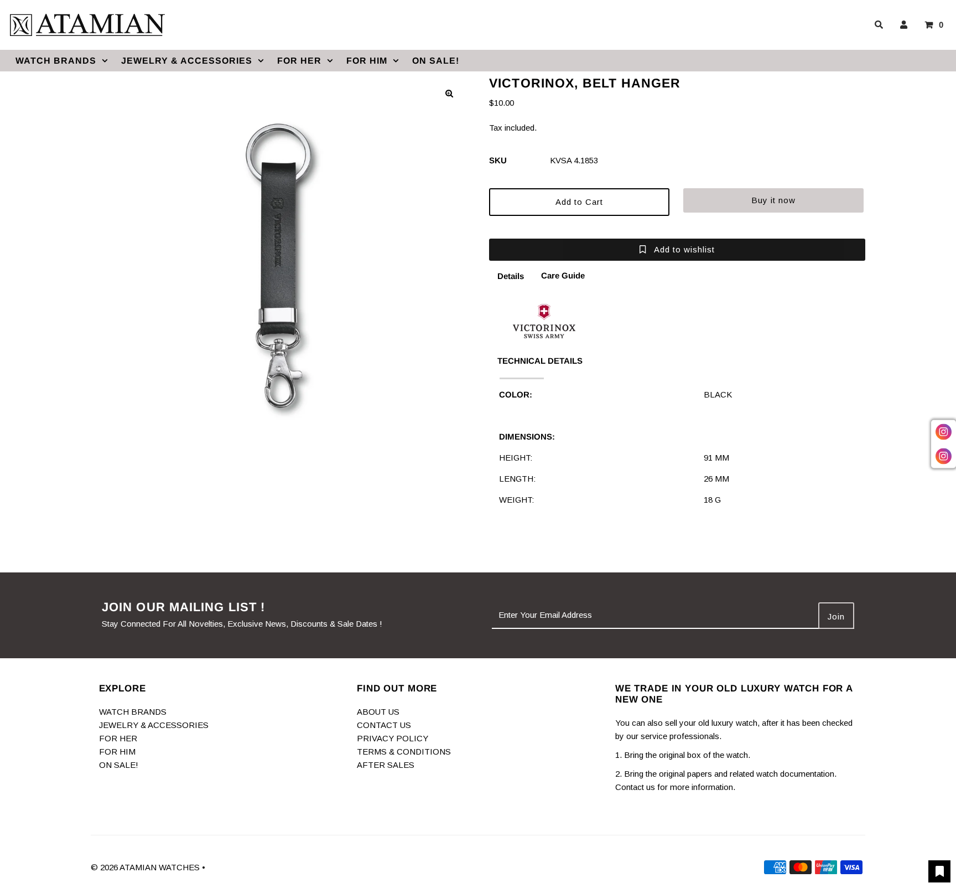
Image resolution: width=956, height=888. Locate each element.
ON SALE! (435, 60)
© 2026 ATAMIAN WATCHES (146, 867)
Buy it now (773, 200)
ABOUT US (378, 711)
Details (510, 276)
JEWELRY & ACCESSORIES (186, 60)
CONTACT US (384, 725)
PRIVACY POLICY (392, 738)
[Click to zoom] (449, 93)
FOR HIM (366, 60)
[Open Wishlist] (939, 871)
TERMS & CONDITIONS (404, 751)
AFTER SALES (385, 765)
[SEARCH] (877, 24)
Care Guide (563, 275)
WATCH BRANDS (55, 60)
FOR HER (299, 60)
